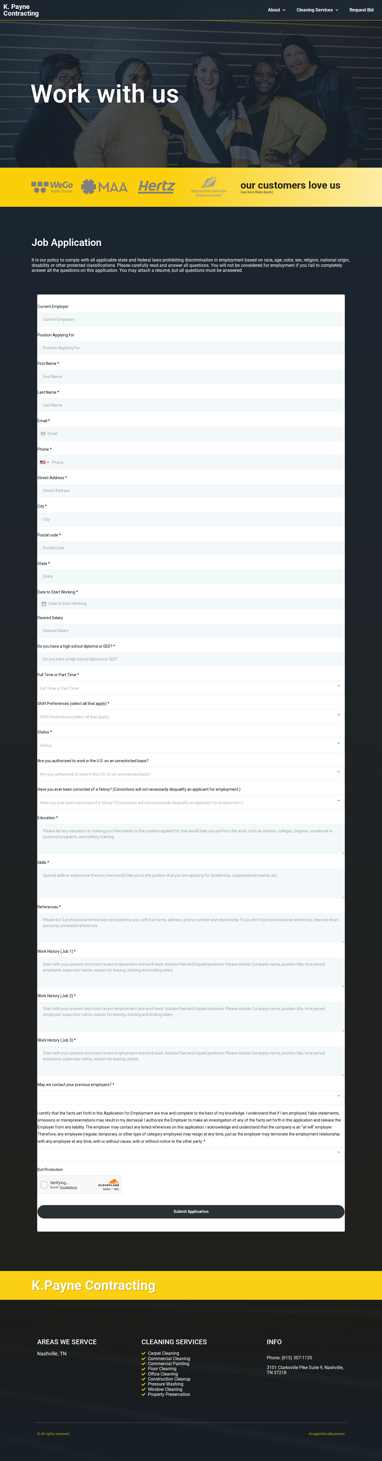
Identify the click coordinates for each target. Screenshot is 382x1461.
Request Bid (362, 10)
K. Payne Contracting (21, 10)
